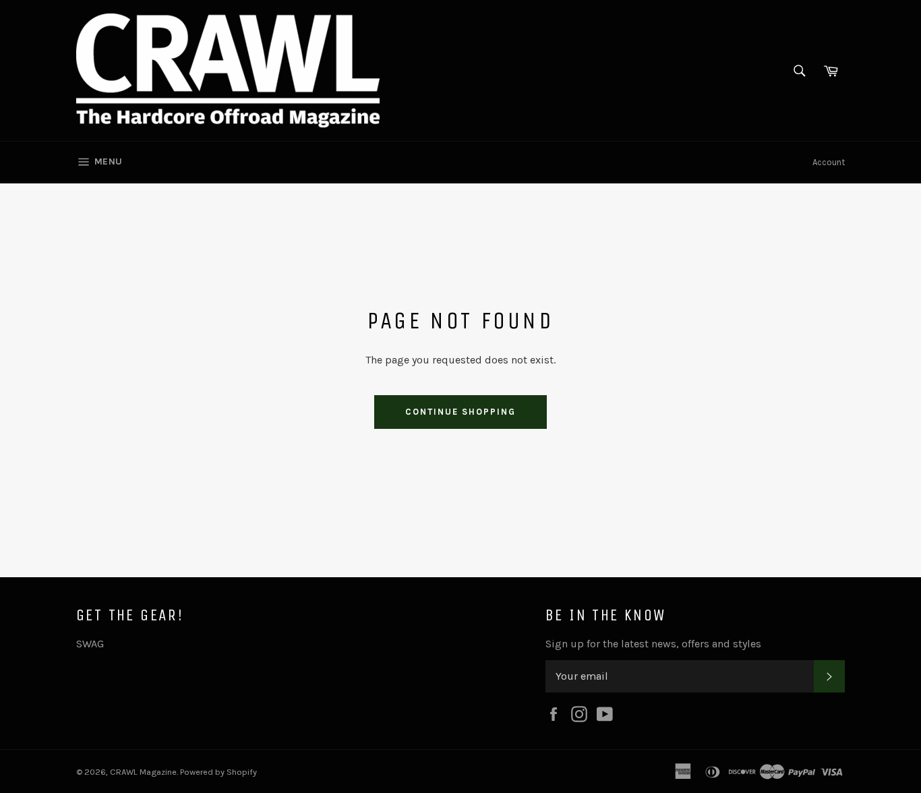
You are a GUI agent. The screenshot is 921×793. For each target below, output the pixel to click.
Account (828, 162)
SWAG (90, 643)
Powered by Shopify (218, 772)
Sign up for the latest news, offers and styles (653, 643)
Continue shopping (460, 412)
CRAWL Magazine (143, 772)
